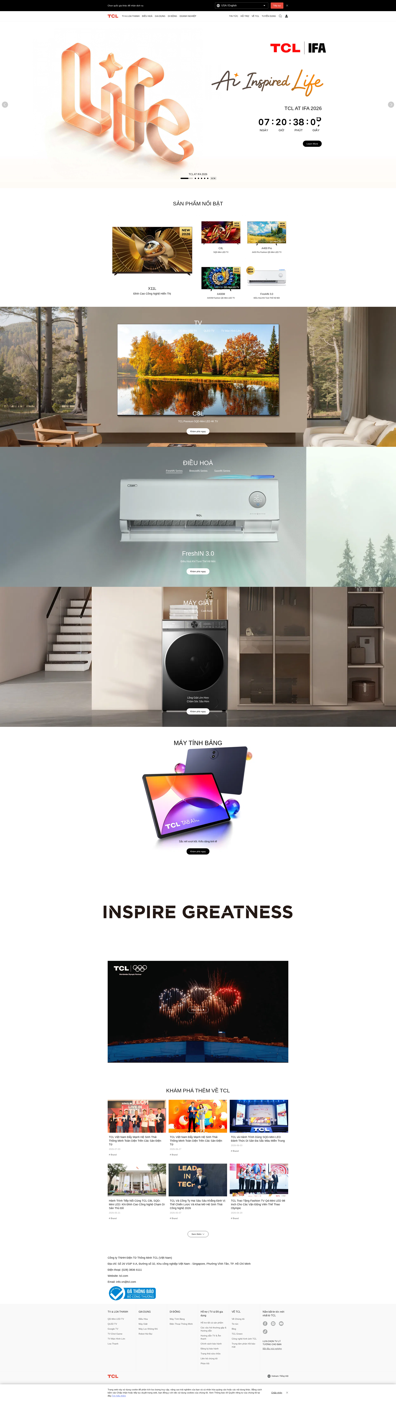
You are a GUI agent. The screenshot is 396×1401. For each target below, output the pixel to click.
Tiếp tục (277, 5)
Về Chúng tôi (238, 1319)
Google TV (113, 1329)
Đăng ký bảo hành (210, 1348)
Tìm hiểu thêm (119, 1396)
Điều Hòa (143, 1319)
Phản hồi (205, 1363)
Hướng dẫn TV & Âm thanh (211, 1337)
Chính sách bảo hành (211, 1343)
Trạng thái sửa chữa (210, 1353)
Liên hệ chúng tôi (209, 1358)
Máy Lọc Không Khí (148, 1329)
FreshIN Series (174, 471)
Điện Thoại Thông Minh (181, 1324)
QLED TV (209, 331)
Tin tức (235, 1324)
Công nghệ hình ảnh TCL (244, 1338)
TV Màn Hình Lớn (231, 331)
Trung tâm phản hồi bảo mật (243, 1345)
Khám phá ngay (198, 431)
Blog (234, 1329)
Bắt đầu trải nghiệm (272, 1348)
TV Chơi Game (115, 1334)
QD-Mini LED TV (187, 331)
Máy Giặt (143, 1324)
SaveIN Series (222, 471)
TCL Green (237, 1334)
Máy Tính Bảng (177, 1319)
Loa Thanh (113, 1343)
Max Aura (189, 611)
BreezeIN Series (198, 471)
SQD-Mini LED (163, 331)
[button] (5, 104)
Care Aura (206, 611)
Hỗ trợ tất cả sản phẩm (212, 1322)
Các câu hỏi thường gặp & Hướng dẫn (213, 1329)
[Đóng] (287, 1392)
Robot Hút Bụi (145, 1334)
